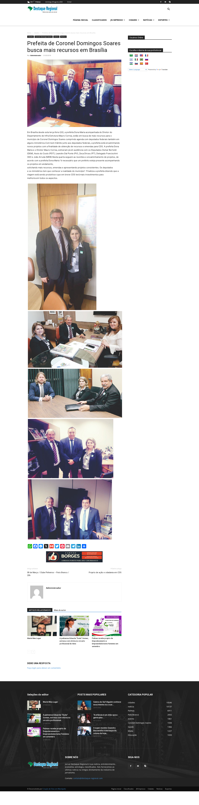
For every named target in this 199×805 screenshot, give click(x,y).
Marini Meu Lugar (34, 638)
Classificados (99, 20)
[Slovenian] (136, 63)
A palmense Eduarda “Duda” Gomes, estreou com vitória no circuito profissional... (56, 717)
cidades (37, 33)
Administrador (35, 55)
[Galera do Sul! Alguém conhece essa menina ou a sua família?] (84, 705)
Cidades (133, 20)
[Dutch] (136, 55)
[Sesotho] (131, 63)
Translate (164, 69)
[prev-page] (29, 651)
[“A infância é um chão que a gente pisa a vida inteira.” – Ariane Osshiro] (84, 718)
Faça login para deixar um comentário (44, 668)
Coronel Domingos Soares (43, 37)
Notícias (147, 20)
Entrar (69, 2)
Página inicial (80, 20)
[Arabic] (131, 55)
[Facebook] (161, 2)
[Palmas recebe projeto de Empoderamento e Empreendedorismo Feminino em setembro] (106, 626)
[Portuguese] (141, 59)
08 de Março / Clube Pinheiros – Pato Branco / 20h (48, 574)
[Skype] (170, 2)
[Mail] (165, 2)
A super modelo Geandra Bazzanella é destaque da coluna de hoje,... (104, 730)
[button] (168, 9)
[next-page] (33, 651)
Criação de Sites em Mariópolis (54, 789)
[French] (146, 55)
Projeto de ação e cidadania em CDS (105, 572)
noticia (56, 37)
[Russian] (146, 59)
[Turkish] (146, 63)
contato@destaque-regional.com (88, 778)
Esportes (163, 20)
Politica (63, 37)
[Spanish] (141, 63)
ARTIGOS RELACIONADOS (40, 610)
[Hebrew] (131, 59)
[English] (141, 55)
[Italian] (136, 59)
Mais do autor (60, 610)
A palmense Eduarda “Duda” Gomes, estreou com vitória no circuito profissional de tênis (74, 641)
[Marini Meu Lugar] (42, 626)
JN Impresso (116, 20)
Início (29, 33)
